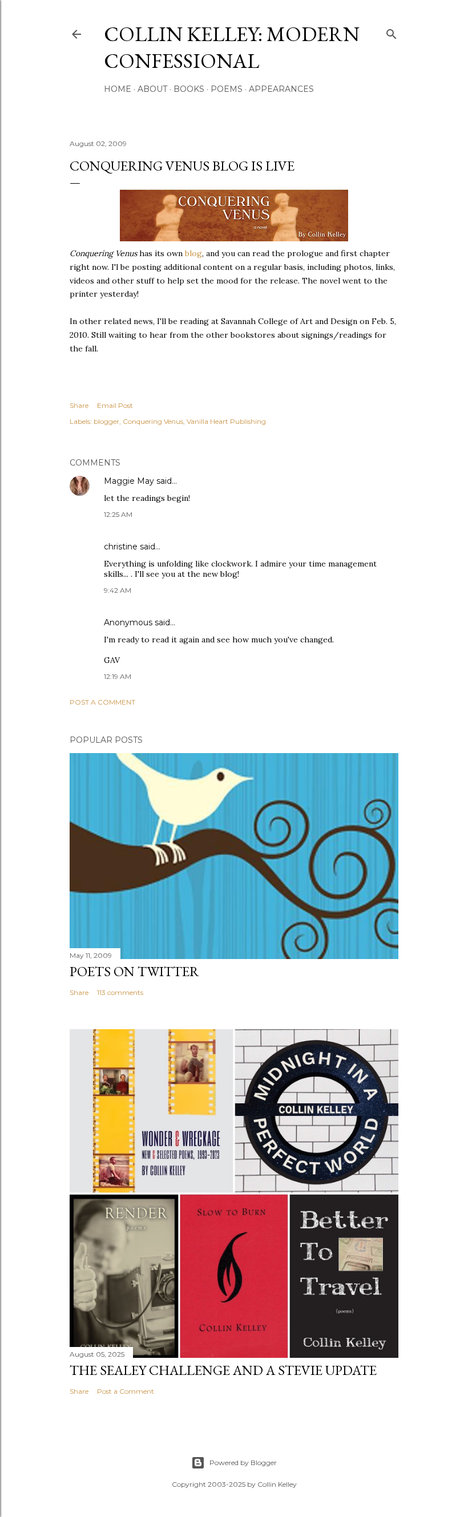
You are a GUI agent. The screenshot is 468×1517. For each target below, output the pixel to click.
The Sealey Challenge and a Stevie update (223, 1370)
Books (189, 89)
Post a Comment (102, 702)
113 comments (120, 992)
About (152, 89)
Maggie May (129, 481)
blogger (106, 421)
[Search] (391, 32)
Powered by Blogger (243, 1462)
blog (193, 253)
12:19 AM (117, 676)
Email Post (115, 405)
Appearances (281, 89)
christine (121, 546)
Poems (227, 89)
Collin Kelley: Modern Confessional (232, 47)
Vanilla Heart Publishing (226, 421)
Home (117, 89)
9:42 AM (117, 590)
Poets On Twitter (134, 971)
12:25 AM (118, 514)
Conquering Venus (153, 421)
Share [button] (79, 405)
